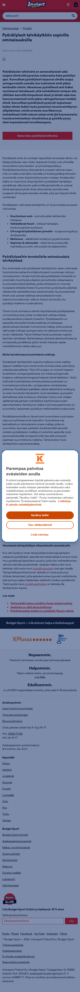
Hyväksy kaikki (40, 515)
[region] (40, 496)
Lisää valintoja (39, 534)
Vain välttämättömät (40, 524)
